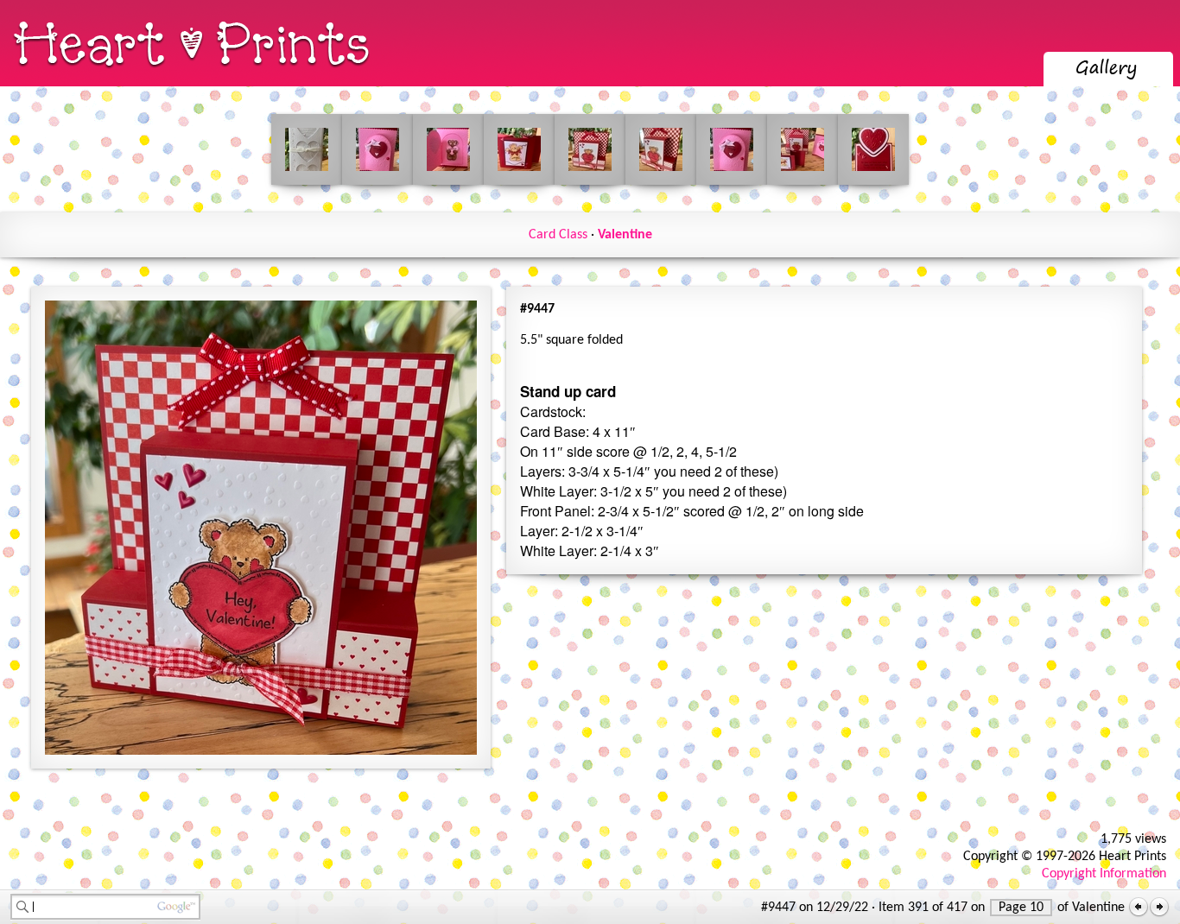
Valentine (625, 235)
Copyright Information (1104, 874)
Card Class (558, 235)
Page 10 (1021, 908)
